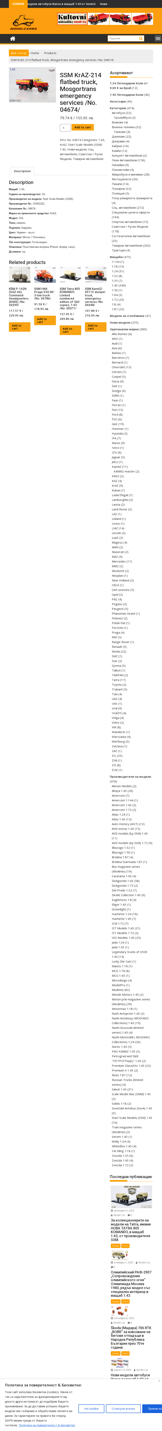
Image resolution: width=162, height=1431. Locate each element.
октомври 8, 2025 (123, 1318)
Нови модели (77, 149)
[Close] (159, 1381)
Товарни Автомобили (88, 159)
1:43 (101, 140)
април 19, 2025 (122, 1370)
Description (22, 171)
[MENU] (158, 38)
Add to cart (82, 127)
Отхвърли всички (123, 1408)
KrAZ (63, 144)
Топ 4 (125, 1245)
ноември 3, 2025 (123, 1262)
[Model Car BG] (13, 38)
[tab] (22, 171)
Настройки (91, 1408)
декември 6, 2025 (123, 1210)
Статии (115, 1245)
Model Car (119, 1215)
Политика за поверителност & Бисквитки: (47, 1425)
